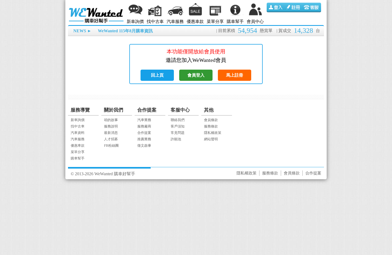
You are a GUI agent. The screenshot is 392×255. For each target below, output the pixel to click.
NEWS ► (82, 31)
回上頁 (157, 75)
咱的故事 (111, 120)
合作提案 (144, 133)
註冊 (294, 7)
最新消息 (111, 133)
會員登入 (196, 75)
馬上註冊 (234, 75)
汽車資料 (78, 133)
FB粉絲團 (111, 146)
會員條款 (211, 120)
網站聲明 (211, 139)
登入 (276, 7)
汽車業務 (144, 120)
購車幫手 (235, 21)
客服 (312, 7)
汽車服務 (175, 21)
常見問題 (178, 133)
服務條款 (211, 126)
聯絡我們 (178, 120)
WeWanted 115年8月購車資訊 (125, 31)
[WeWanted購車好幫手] (97, 8)
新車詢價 (135, 21)
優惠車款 (195, 21)
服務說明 (111, 126)
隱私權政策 (212, 133)
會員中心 (255, 21)
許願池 (176, 139)
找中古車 (155, 21)
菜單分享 (215, 21)
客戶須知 (178, 126)
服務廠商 (144, 126)
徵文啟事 (144, 146)
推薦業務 (144, 139)
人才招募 (111, 139)
